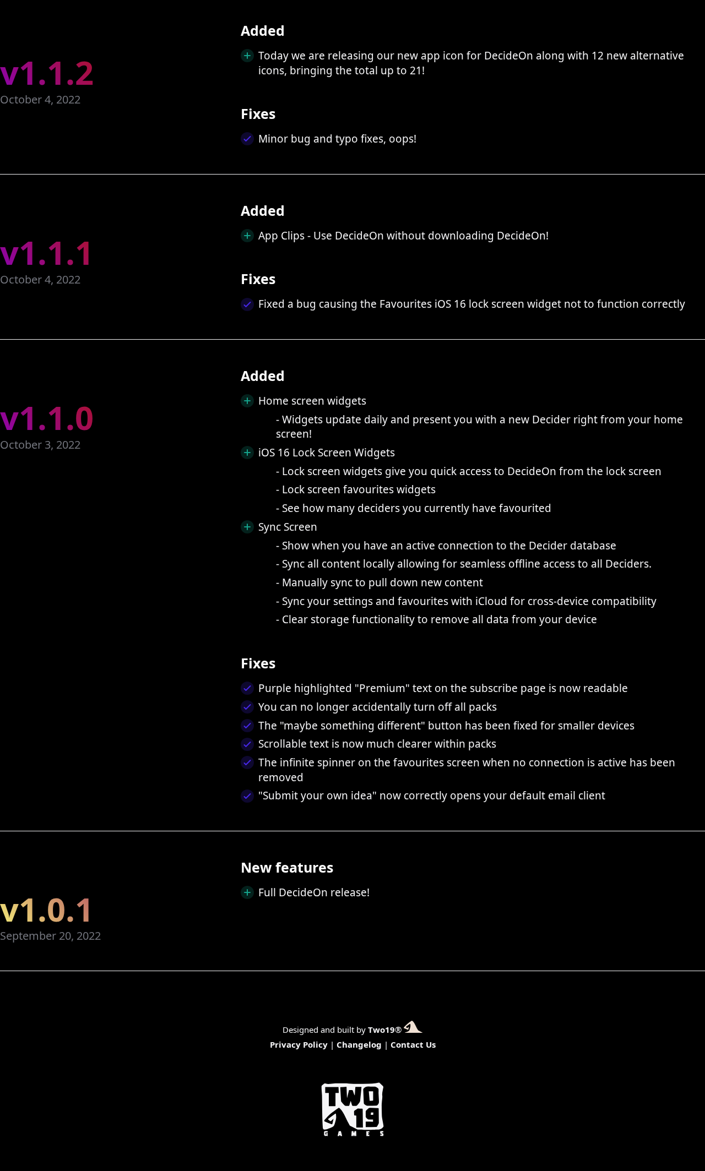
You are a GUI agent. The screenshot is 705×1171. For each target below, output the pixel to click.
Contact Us (413, 1044)
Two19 (381, 1029)
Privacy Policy (299, 1044)
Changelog (359, 1044)
